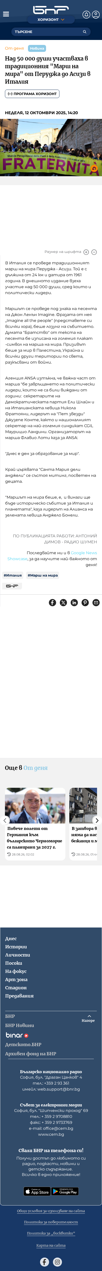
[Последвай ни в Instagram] (57, 1262)
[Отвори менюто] (6, 14)
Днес (11, 938)
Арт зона (16, 979)
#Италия (13, 575)
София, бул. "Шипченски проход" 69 (51, 1110)
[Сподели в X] (63, 603)
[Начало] (51, 10)
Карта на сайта (51, 1245)
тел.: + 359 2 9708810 (51, 1116)
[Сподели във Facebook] (52, 603)
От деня (14, 48)
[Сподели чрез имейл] (96, 603)
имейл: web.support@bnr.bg (51, 1089)
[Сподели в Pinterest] (85, 603)
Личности (17, 955)
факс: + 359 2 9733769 (51, 1122)
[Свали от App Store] (37, 1191)
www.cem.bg (51, 1134)
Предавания (19, 996)
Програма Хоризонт (35, 94)
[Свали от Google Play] (65, 1191)
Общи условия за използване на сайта (51, 1211)
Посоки (13, 963)
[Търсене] (85, 32)
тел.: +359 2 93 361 (51, 1083)
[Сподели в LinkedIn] (74, 603)
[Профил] (96, 14)
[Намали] (94, 252)
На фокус (15, 971)
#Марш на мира (43, 575)
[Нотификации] (86, 14)
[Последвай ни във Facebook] (45, 1262)
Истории (16, 947)
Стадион (16, 988)
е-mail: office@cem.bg (51, 1128)
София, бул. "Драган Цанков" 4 (51, 1077)
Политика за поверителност (51, 1222)
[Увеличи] (86, 252)
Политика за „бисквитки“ (51, 1233)
